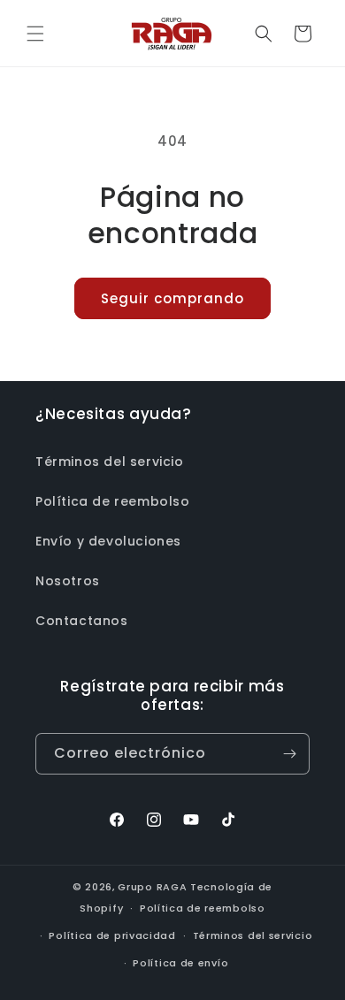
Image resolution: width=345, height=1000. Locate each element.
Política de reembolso (112, 501)
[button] (35, 33)
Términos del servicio (109, 461)
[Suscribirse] (289, 754)
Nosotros (67, 581)
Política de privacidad (112, 935)
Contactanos (81, 621)
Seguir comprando (172, 298)
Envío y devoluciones (108, 541)
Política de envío (180, 963)
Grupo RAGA (152, 887)
